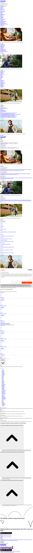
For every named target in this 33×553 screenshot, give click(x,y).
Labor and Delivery (2, 82)
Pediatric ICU (2, 15)
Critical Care (2, 8)
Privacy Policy (2, 551)
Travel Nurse (2, 71)
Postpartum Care (2, 80)
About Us (10, 535)
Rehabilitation (2, 16)
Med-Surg (1, 12)
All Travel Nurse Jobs (3, 6)
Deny (16, 282)
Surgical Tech (2, 24)
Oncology (1, 13)
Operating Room (2, 14)
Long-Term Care (2, 11)
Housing (8, 117)
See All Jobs (1, 5)
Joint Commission (9, 536)
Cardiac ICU (2, 7)
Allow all (27, 282)
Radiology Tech (2, 22)
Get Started (7, 113)
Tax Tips (7, 116)
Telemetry (1, 18)
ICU (0, 79)
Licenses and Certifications (10, 114)
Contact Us (3, 107)
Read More (1, 43)
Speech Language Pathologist (4, 51)
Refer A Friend (7, 535)
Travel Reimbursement (3, 111)
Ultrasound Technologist (14, 540)
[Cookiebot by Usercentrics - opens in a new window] (28, 270)
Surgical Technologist (8, 540)
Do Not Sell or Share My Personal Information (14, 551)
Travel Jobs (2, 2)
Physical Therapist (2, 21)
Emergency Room (2, 9)
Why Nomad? (2, 535)
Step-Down (1, 17)
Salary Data (8, 115)
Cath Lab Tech (2, 19)
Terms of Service (6, 551)
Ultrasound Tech (2, 25)
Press (4, 535)
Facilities (1, 538)
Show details (28, 280)
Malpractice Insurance (3, 110)
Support (4, 108)
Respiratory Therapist (3, 23)
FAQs (1, 536)
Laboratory (1, 20)
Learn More (1, 52)
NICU (1, 75)
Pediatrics (1, 81)
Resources (2, 106)
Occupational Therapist (3, 49)
